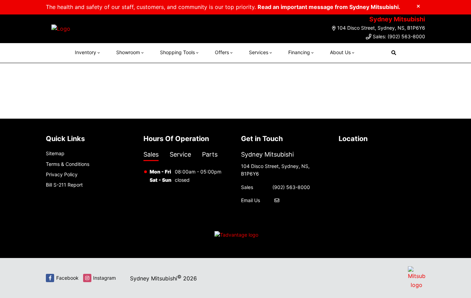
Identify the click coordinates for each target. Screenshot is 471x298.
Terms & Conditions (67, 164)
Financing (299, 52)
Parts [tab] (210, 154)
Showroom (128, 52)
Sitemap (55, 153)
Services (258, 52)
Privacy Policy (62, 174)
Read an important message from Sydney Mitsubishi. (329, 6)
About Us (340, 52)
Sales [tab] (151, 154)
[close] (418, 6)
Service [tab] (180, 154)
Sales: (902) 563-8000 (399, 36)
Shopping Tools (177, 52)
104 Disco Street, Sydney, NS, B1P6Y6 (381, 28)
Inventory (85, 52)
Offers (222, 52)
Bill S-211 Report (64, 185)
